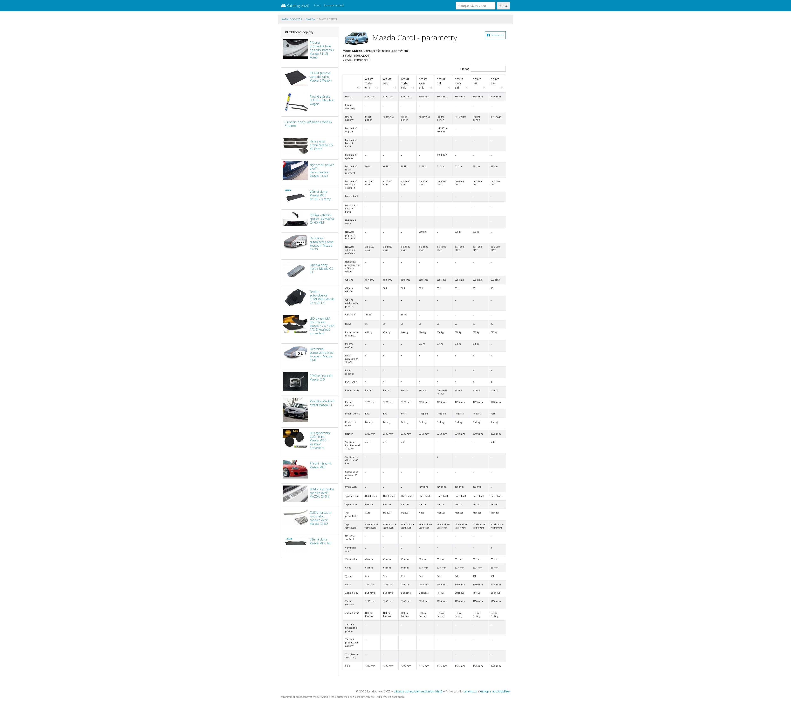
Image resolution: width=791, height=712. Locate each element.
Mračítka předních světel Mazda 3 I (322, 403)
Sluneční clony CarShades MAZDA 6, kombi (308, 124)
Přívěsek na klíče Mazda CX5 (321, 377)
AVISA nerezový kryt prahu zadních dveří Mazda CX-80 (320, 518)
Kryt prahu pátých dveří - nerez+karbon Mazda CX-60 (322, 170)
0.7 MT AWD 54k (459, 83)
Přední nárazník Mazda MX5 (320, 465)
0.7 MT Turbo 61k (405, 83)
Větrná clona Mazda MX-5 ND (320, 541)
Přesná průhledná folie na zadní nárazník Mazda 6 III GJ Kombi (322, 49)
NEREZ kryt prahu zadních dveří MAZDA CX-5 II (322, 492)
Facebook (497, 35)
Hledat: (464, 69)
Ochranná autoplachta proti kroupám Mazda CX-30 (321, 243)
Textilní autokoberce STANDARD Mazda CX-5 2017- (322, 297)
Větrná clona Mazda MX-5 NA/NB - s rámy (320, 195)
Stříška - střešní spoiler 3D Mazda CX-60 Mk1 (322, 218)
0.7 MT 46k (477, 81)
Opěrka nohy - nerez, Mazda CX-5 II (322, 268)
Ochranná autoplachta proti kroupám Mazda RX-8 (321, 354)
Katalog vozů (297, 5)
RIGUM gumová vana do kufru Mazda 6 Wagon (321, 76)
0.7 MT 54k (441, 81)
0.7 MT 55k (495, 81)
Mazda (310, 19)
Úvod (317, 5)
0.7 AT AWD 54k (423, 83)
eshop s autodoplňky (495, 691)
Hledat (503, 6)
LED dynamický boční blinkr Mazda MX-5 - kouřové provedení (320, 440)
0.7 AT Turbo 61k (369, 83)
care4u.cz (470, 691)
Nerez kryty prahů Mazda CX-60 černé (321, 145)
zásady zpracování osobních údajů (418, 691)
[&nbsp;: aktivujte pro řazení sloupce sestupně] (353, 83)
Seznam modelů (334, 5)
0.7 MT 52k (387, 81)
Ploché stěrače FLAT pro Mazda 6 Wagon (322, 100)
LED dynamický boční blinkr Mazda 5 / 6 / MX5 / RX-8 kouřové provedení (322, 325)
